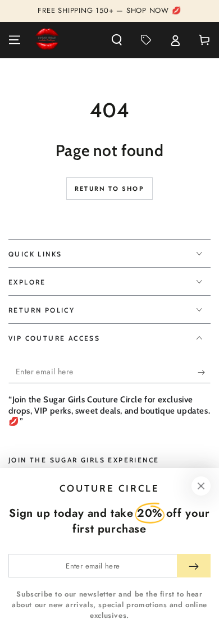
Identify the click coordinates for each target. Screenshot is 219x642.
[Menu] (14, 39)
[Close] (201, 486)
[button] (116, 39)
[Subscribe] (204, 372)
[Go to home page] (47, 40)
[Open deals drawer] (146, 39)
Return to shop (109, 188)
